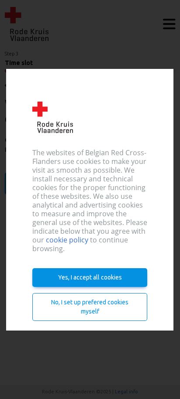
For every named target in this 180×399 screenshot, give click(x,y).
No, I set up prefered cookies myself (90, 307)
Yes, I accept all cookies (90, 277)
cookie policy (67, 240)
